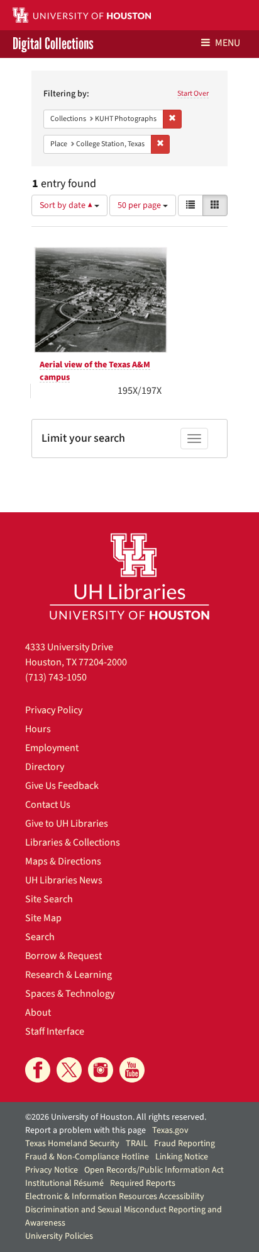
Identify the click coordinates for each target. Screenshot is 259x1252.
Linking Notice (181, 1157)
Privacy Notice (51, 1170)
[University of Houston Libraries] (129, 576)
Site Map (43, 918)
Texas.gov (170, 1130)
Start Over (193, 93)
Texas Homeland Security (72, 1143)
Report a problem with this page (85, 1130)
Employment (52, 748)
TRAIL (137, 1143)
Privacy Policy (53, 710)
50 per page (140, 205)
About (38, 1012)
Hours (38, 729)
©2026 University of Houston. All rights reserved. (115, 1117)
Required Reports (142, 1183)
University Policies (59, 1236)
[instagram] (100, 1070)
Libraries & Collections (72, 842)
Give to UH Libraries (66, 823)
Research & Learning (68, 975)
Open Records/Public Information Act (154, 1170)
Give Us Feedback (62, 786)
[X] (69, 1070)
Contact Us (47, 805)
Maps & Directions (63, 861)
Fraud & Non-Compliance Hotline (87, 1157)
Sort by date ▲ (67, 205)
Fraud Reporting (184, 1143)
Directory (44, 767)
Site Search (49, 899)
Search (40, 937)
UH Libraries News (63, 880)
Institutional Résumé (64, 1183)
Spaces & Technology (69, 994)
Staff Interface (54, 1031)
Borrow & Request (63, 956)
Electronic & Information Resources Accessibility (114, 1196)
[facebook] (37, 1070)
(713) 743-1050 (56, 677)
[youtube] (132, 1070)
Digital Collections (53, 44)
